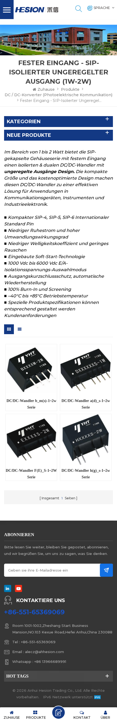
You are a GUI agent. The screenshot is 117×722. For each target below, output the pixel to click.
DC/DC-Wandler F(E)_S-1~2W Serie (31, 474)
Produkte (70, 89)
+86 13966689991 (50, 661)
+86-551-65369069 (34, 612)
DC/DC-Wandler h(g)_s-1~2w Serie (85, 474)
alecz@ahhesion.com (44, 652)
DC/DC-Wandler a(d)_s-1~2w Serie (85, 404)
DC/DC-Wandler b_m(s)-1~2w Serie (31, 404)
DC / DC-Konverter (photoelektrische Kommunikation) (58, 94)
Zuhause (46, 89)
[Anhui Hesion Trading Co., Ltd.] (37, 10)
